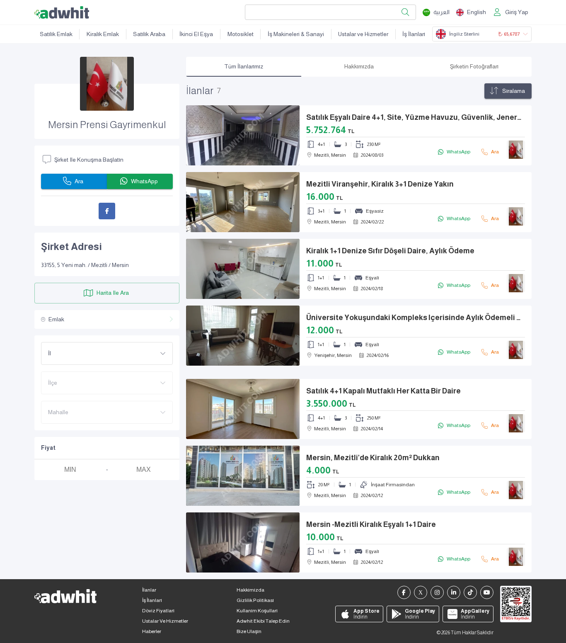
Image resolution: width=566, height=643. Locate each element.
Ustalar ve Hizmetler (363, 34)
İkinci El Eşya (196, 34)
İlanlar (149, 590)
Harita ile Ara (113, 293)
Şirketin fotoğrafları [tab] (474, 66)
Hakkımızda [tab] (359, 66)
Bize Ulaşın (249, 631)
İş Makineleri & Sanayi (296, 34)
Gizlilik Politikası (255, 600)
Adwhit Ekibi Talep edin (263, 621)
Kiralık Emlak (103, 34)
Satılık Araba (149, 34)
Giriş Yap (516, 12)
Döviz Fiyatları (158, 611)
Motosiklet (240, 34)
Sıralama (513, 90)
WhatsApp (144, 181)
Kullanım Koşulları (257, 611)
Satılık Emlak (56, 34)
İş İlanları (413, 34)
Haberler (151, 631)
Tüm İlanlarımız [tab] (243, 66)
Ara (79, 181)
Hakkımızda (250, 590)
